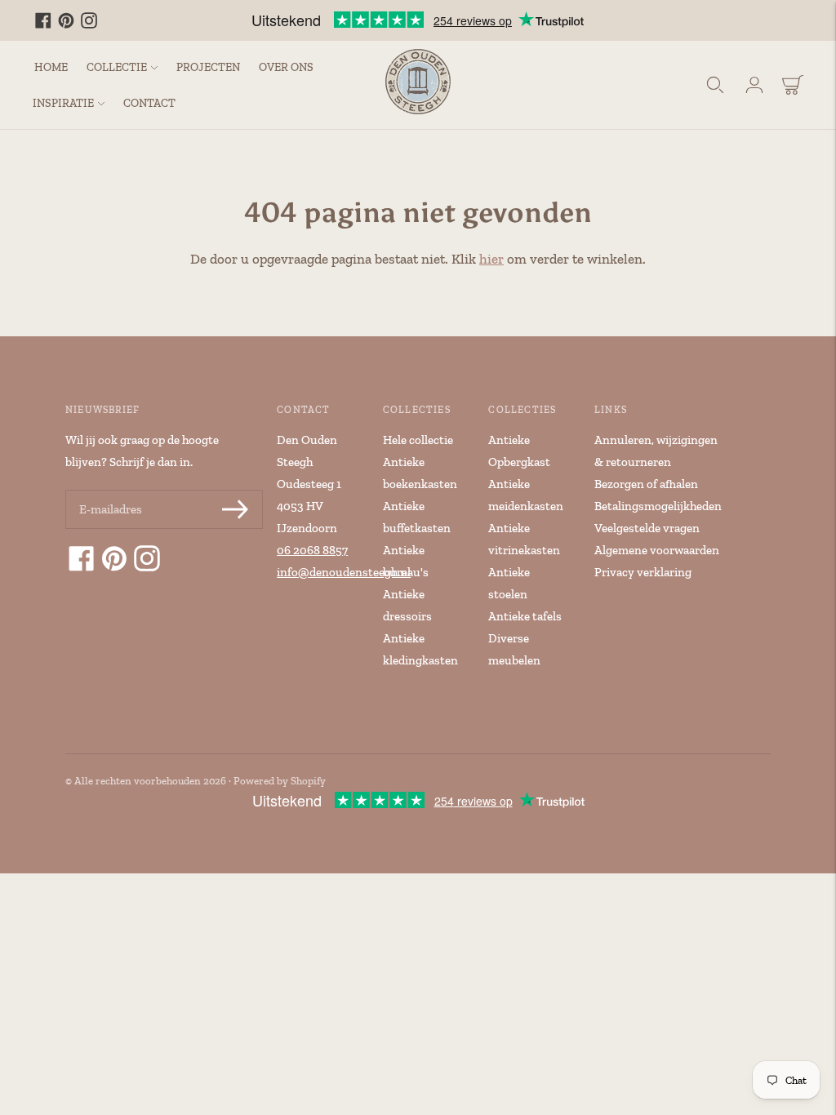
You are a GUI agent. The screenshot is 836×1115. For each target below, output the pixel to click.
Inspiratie (63, 103)
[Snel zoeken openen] (715, 85)
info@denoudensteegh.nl (344, 572)
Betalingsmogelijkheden (658, 506)
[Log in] (754, 85)
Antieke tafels (525, 616)
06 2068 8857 (312, 550)
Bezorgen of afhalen (646, 484)
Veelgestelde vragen (647, 528)
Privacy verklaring (642, 572)
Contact (149, 103)
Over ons (286, 67)
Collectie (117, 67)
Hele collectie (418, 440)
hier (491, 259)
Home (51, 67)
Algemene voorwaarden (656, 550)
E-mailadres (109, 491)
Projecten (208, 67)
